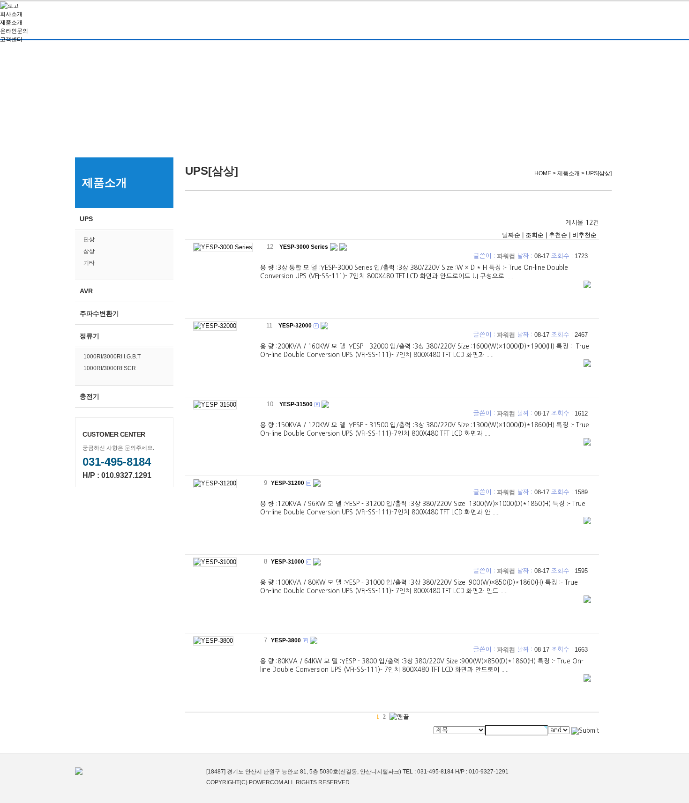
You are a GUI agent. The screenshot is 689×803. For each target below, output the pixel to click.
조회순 (534, 234)
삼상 (89, 251)
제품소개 (11, 22)
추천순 (558, 234)
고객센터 (11, 39)
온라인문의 (14, 31)
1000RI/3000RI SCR (109, 368)
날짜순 (511, 234)
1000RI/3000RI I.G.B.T (112, 356)
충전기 (89, 396)
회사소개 (11, 14)
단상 (89, 239)
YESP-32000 (295, 325)
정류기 (89, 336)
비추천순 (584, 234)
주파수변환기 (99, 313)
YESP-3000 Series (303, 247)
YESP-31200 (287, 483)
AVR (86, 291)
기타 (89, 263)
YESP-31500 (296, 404)
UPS (86, 219)
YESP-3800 (286, 640)
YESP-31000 (287, 561)
